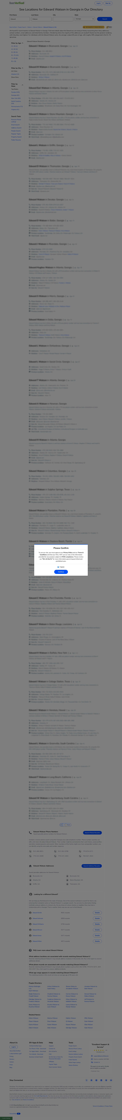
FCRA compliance (68, 557)
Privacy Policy (67, 553)
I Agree (61, 567)
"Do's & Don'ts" (47, 559)
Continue (61, 572)
